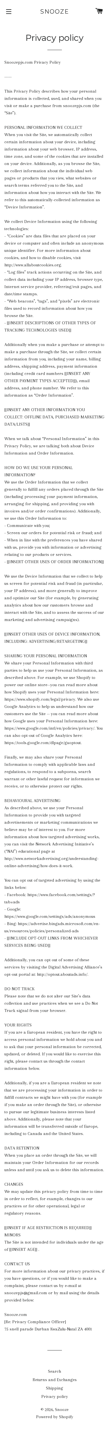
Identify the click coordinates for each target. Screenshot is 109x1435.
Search (54, 1371)
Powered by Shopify (54, 1416)
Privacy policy (54, 1396)
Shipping (54, 1388)
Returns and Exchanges (55, 1379)
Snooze (54, 11)
